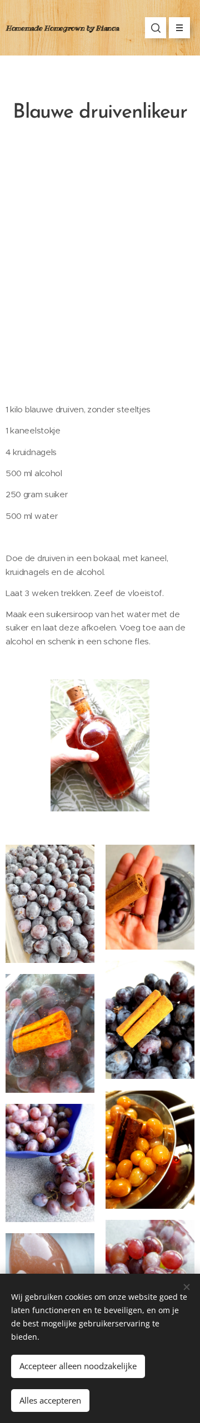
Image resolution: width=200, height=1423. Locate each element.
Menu (179, 27)
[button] (155, 27)
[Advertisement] (100, 272)
